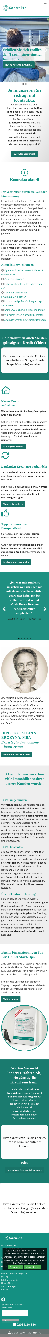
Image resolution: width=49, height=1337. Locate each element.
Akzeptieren (15, 1267)
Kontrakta (15, 8)
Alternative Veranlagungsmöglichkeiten (25, 319)
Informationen (32, 1267)
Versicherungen (8, 1286)
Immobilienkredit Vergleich (14, 1273)
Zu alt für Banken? (13, 278)
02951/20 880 (26, 1324)
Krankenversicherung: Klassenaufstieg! (24, 309)
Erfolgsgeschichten (10, 1280)
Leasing (4, 1276)
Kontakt (5, 1289)
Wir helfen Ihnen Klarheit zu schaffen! (24, 314)
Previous (3, 50)
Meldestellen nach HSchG (26, 1332)
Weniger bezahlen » (13, 504)
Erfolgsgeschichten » (18, 60)
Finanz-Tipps (7, 1283)
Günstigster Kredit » (13, 446)
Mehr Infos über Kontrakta (16, 754)
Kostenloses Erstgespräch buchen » (24, 1170)
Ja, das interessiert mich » (16, 562)
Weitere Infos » (10, 999)
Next (45, 50)
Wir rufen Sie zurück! (24, 153)
